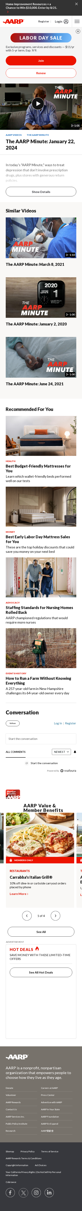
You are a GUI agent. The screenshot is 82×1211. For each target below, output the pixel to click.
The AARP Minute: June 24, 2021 (35, 383)
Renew (41, 73)
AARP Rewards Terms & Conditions (24, 1158)
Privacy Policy (28, 1151)
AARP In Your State (50, 1109)
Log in (58, 723)
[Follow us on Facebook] (10, 1193)
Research (10, 1130)
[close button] (78, 31)
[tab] (16, 752)
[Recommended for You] (41, 436)
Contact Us (11, 1109)
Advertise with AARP (51, 1102)
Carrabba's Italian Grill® (31, 877)
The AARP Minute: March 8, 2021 (35, 264)
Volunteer (11, 1095)
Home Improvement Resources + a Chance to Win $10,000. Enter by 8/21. (31, 6)
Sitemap (10, 1151)
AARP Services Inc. (15, 1116)
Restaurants (20, 871)
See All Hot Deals (41, 972)
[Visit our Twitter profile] (23, 1193)
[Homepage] (13, 21)
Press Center (48, 1095)
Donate (9, 1088)
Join (41, 60)
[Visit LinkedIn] (49, 1193)
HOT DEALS (21, 949)
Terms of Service (49, 1151)
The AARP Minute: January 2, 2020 (36, 324)
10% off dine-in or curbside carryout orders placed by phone (38, 885)
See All (41, 932)
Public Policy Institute (16, 1123)
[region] (41, 745)
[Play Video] (38, 103)
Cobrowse (11, 1182)
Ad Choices (41, 1165)
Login (58, 21)
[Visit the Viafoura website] (68, 770)
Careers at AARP (49, 1088)
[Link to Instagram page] (36, 1193)
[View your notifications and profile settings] (74, 752)
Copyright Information (17, 1165)
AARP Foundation (50, 1116)
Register (43, 21)
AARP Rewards (13, 1102)
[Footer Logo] (41, 1057)
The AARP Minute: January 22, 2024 (40, 144)
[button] (27, 916)
